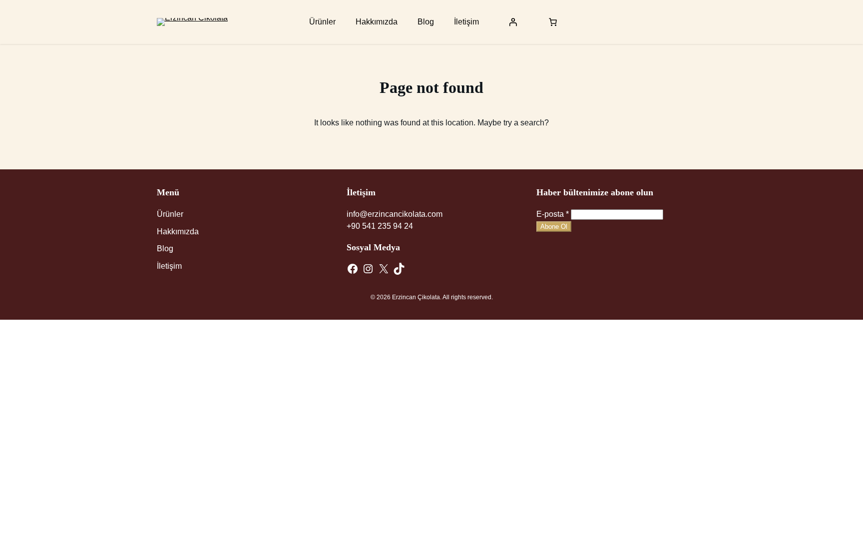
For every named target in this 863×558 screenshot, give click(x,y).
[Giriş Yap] (513, 22)
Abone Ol (553, 226)
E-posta (552, 214)
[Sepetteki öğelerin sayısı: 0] (553, 22)
